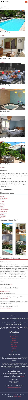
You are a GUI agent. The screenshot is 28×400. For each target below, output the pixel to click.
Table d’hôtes (3, 211)
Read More (2, 35)
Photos (2, 206)
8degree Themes (17, 396)
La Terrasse (3, 200)
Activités (2, 214)
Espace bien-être (4, 209)
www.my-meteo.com (5, 291)
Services (2, 208)
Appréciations (3, 213)
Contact (2, 218)
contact (22, 376)
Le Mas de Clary (5, 2)
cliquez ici (5, 298)
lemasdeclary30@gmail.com (6, 308)
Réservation (3, 216)
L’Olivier (2, 201)
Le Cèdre (2, 203)
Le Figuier (2, 204)
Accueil (2, 196)
